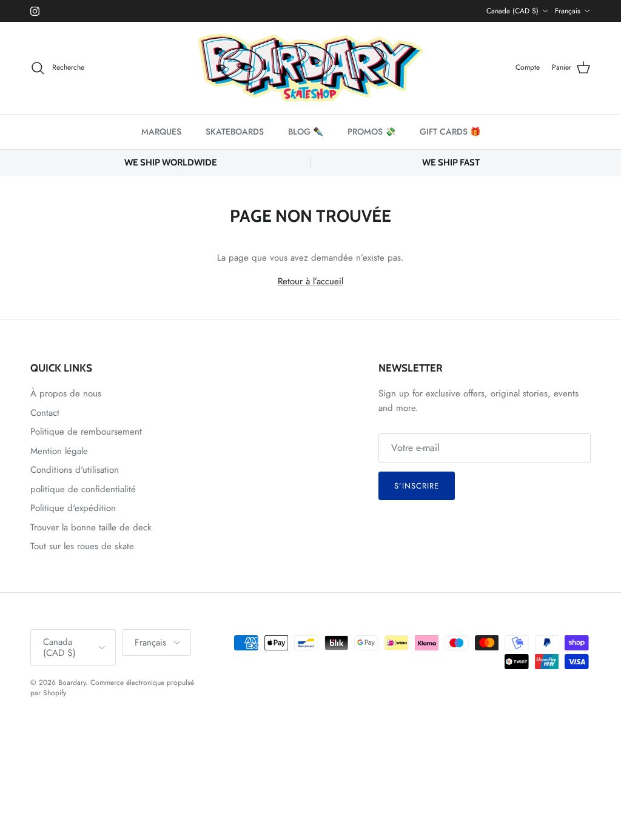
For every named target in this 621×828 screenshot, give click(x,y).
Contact (44, 412)
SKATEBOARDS (235, 131)
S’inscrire (416, 486)
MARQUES (161, 131)
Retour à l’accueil (310, 281)
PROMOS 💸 (371, 131)
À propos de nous (65, 393)
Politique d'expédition (73, 508)
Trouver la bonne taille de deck (91, 527)
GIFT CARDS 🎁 (450, 131)
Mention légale (59, 451)
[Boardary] (310, 68)
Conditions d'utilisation (74, 469)
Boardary (72, 682)
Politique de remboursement (86, 431)
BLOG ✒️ (305, 131)
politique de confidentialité (83, 489)
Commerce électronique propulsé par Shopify (112, 687)
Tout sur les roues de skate (82, 546)
